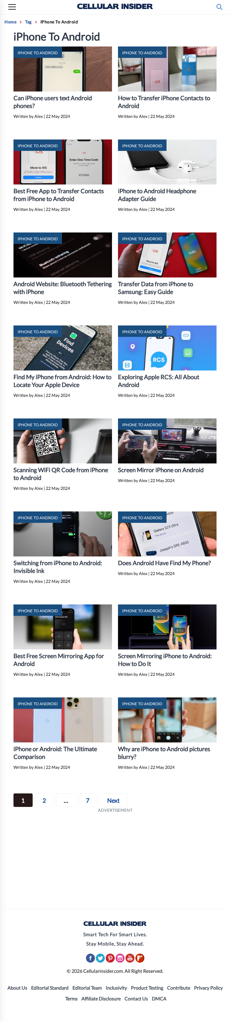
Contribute (178, 988)
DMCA (159, 998)
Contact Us (136, 998)
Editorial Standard (50, 988)
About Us (17, 988)
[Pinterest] (111, 961)
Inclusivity (116, 988)
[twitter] (101, 961)
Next (113, 800)
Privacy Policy (208, 988)
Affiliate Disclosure (101, 998)
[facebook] (91, 961)
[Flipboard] (139, 961)
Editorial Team (87, 988)
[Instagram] (120, 961)
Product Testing (147, 988)
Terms (71, 998)
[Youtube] (130, 961)
